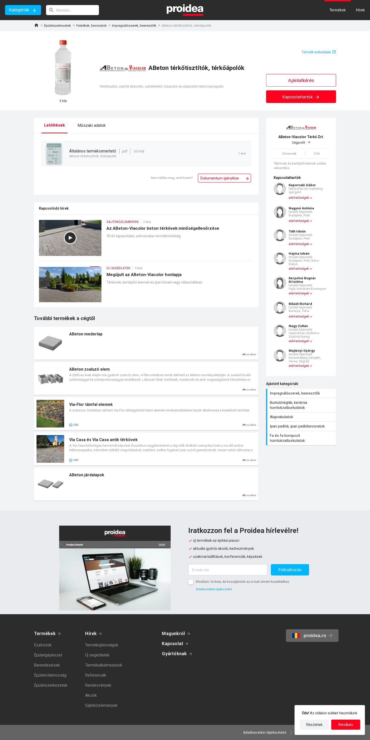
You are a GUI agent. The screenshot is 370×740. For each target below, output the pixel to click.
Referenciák (95, 675)
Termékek (45, 633)
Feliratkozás (290, 569)
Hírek (91, 633)
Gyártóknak (174, 653)
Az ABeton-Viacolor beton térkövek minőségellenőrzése (146, 240)
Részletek (314, 724)
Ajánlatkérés (301, 80)
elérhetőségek (299, 198)
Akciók (91, 695)
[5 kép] (63, 68)
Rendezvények (98, 685)
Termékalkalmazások (103, 665)
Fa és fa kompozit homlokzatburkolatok (301, 438)
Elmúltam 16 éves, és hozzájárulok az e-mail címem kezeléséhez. (243, 581)
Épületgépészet (48, 655)
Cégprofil (301, 140)
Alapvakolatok (301, 416)
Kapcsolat (172, 643)
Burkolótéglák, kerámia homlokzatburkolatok (301, 405)
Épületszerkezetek (57, 25)
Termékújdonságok (101, 645)
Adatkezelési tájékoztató (214, 589)
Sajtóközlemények (101, 705)
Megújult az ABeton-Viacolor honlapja (146, 286)
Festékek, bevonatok (91, 25)
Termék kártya (146, 343)
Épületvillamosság (50, 675)
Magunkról (173, 633)
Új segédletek (97, 655)
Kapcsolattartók (298, 96)
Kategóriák (19, 10)
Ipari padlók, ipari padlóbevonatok (301, 426)
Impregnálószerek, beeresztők (134, 25)
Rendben (346, 724)
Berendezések (47, 665)
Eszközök (43, 645)
